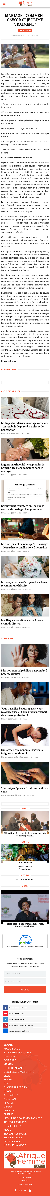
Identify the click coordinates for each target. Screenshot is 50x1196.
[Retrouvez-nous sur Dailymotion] (34, 1190)
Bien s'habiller (13, 1137)
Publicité (25, 1181)
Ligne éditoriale (25, 1177)
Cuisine (8, 1114)
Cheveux (9, 1056)
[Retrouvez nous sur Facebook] (15, 1190)
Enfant (9, 1079)
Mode (7, 1129)
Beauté (8, 1044)
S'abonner (25, 990)
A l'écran (10, 1098)
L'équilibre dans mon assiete (23, 1118)
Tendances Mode (15, 1133)
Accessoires (12, 1141)
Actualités (11, 1095)
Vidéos (8, 1106)
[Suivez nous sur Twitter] (25, 1190)
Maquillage (12, 1048)
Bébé (7, 1075)
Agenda (9, 1110)
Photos (9, 1102)
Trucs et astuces (15, 1122)
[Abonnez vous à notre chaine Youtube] (30, 1190)
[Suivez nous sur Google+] (20, 1190)
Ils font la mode (15, 1145)
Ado (6, 1083)
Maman (8, 1064)
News (7, 1091)
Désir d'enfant (13, 1068)
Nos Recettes (12, 1126)
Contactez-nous (25, 1184)
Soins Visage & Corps (17, 1052)
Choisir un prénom (16, 1087)
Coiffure (10, 1060)
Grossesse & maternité (19, 1071)
